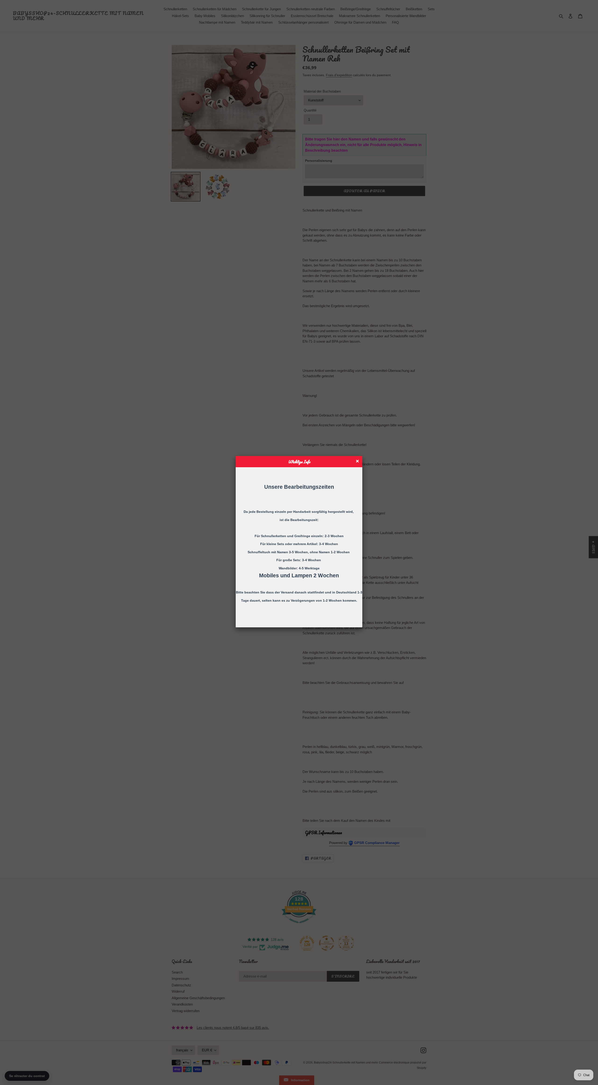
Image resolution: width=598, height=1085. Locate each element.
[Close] (358, 462)
